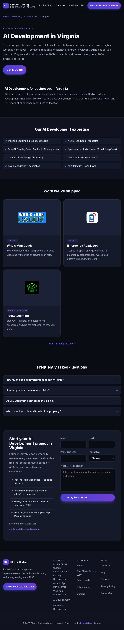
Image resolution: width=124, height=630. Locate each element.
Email (91, 438)
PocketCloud (46, 5)
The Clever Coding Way (86, 573)
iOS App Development (60, 577)
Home (6, 16)
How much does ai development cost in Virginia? (35, 379)
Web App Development (60, 593)
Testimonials (83, 580)
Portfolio (73, 5)
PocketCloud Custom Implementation (61, 568)
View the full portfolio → (62, 343)
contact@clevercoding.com (24, 529)
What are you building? (71, 466)
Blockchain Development (60, 607)
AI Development (31, 16)
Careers (81, 594)
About (80, 565)
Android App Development (60, 585)
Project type (95, 452)
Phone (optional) (68, 452)
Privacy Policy (108, 586)
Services (60, 5)
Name (63, 438)
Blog (103, 572)
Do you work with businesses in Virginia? (30, 400)
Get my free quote (76, 497)
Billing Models (84, 587)
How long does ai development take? (28, 390)
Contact (105, 579)
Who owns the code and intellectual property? (33, 411)
